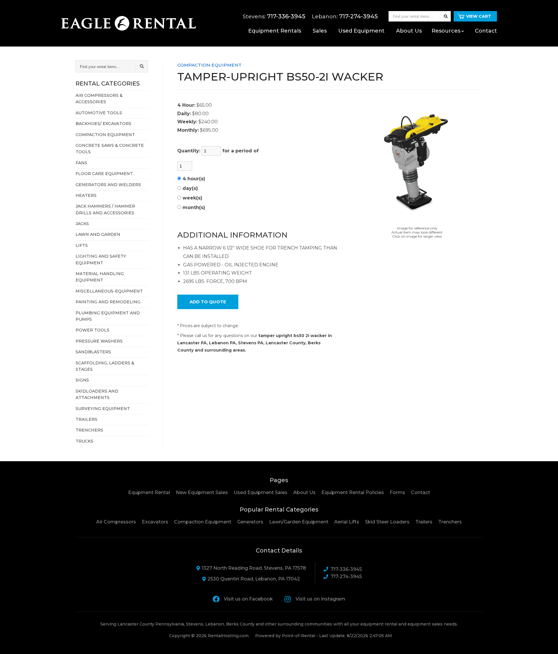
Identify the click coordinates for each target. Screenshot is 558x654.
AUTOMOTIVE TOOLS (99, 112)
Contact (486, 31)
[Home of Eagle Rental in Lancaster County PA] (128, 23)
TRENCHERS (89, 430)
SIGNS (82, 380)
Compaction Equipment (202, 522)
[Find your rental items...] (445, 16)
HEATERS (86, 195)
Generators (250, 522)
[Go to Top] (547, 643)
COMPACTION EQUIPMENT (105, 134)
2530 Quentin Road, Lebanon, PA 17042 (254, 579)
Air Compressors (116, 522)
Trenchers (450, 522)
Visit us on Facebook (248, 599)
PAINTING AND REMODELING (108, 301)
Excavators (155, 522)
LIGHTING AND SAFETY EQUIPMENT (101, 259)
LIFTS (82, 245)
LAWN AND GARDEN (98, 234)
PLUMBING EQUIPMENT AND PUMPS (108, 316)
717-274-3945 (346, 576)
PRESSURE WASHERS (99, 341)
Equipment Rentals (274, 31)
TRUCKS (84, 441)
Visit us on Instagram (320, 599)
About (409, 31)
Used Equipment (361, 31)
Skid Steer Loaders (387, 522)
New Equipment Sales (202, 492)
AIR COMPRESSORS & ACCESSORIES (99, 98)
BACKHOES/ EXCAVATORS (103, 123)
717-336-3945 (346, 569)
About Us (304, 492)
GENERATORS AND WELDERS (108, 184)
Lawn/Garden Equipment (298, 522)
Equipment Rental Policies (352, 492)
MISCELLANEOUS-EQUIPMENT (109, 291)
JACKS (82, 223)
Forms (397, 492)
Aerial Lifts (346, 522)
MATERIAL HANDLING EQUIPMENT (100, 277)
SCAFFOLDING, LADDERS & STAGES (105, 366)
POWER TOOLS (92, 330)
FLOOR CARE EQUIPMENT (104, 173)
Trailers (423, 522)
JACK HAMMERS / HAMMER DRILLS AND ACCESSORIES (105, 209)
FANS (81, 162)
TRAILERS (86, 419)
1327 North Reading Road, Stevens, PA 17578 (254, 568)
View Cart (478, 16)
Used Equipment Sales (260, 492)
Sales (320, 31)
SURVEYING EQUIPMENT (103, 408)
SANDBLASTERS (93, 351)
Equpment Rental (149, 492)
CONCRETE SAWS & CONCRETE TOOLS (110, 148)
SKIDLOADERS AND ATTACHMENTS (97, 394)
